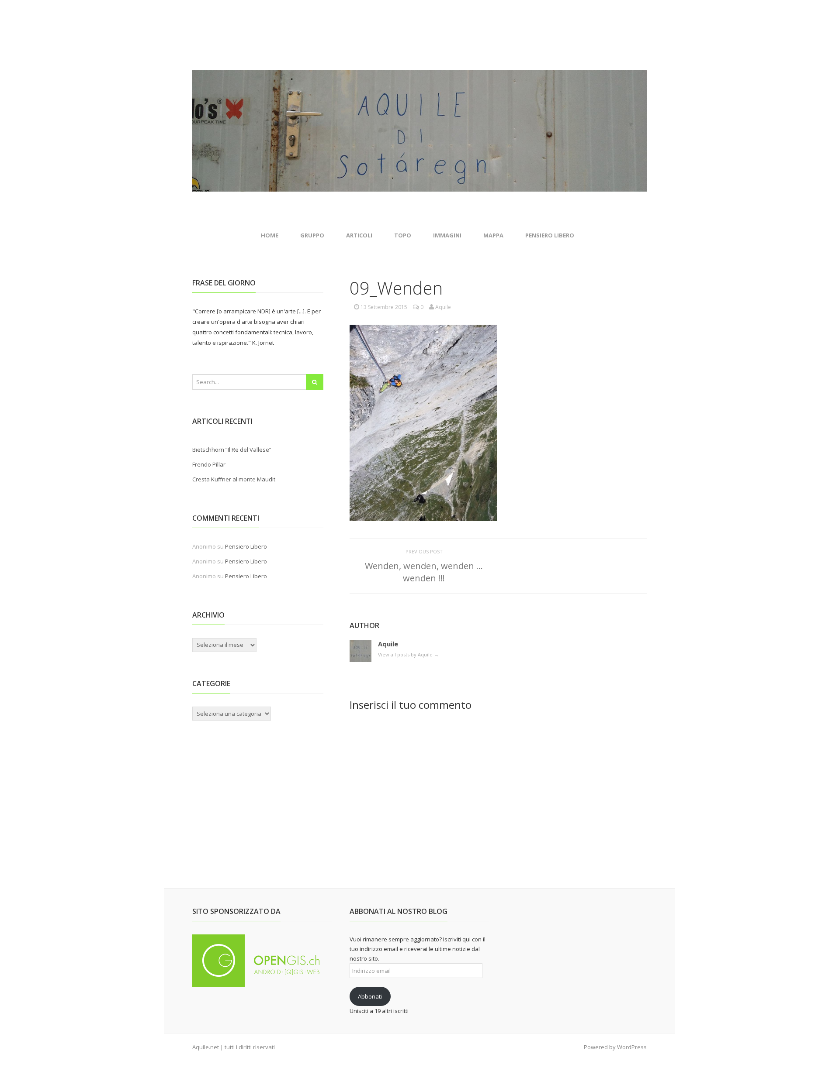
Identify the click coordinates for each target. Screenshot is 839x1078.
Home (269, 235)
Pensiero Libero (549, 235)
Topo (402, 235)
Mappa (493, 235)
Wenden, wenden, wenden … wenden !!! (424, 572)
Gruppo (312, 235)
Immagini (447, 235)
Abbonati (370, 996)
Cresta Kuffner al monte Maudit (233, 479)
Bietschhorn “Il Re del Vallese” (231, 449)
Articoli (359, 235)
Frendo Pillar (208, 464)
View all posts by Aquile (408, 654)
